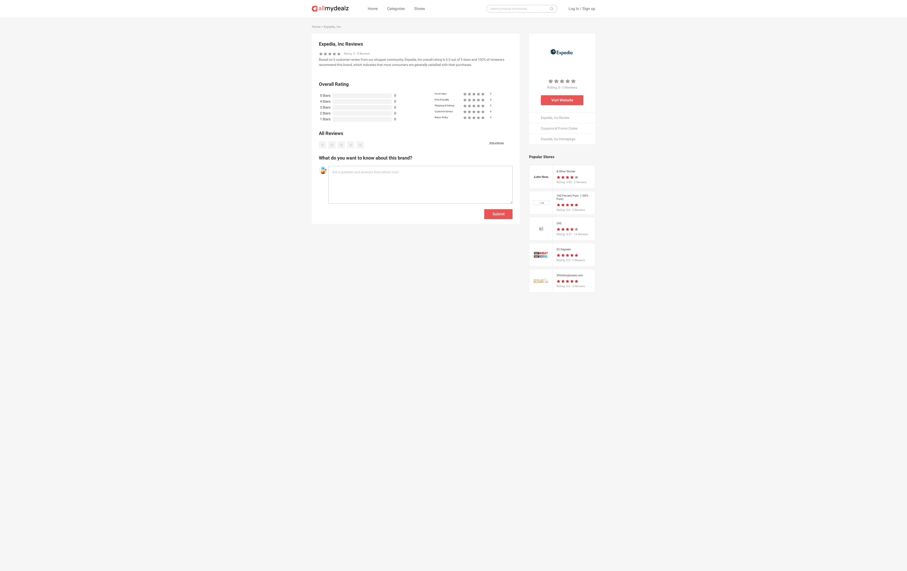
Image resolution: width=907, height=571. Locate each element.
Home (373, 8)
